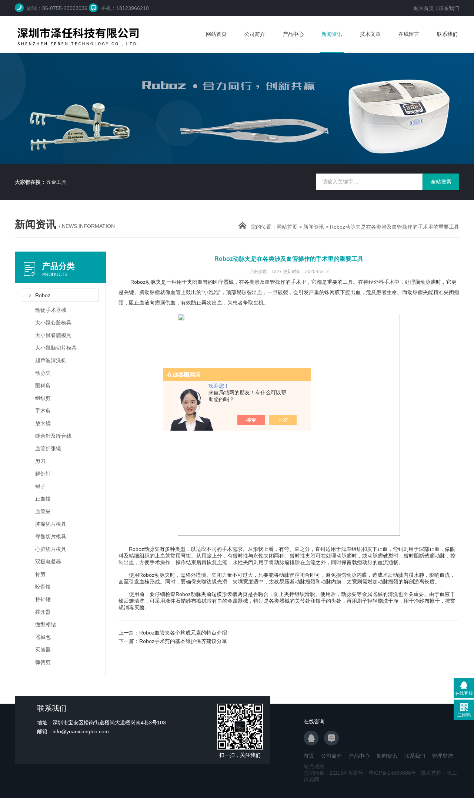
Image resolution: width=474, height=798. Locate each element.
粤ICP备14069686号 (392, 773)
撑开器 (43, 612)
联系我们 (448, 8)
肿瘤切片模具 (50, 524)
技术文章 (370, 34)
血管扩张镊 (48, 448)
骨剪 (40, 574)
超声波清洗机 (50, 360)
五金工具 (56, 182)
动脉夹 (43, 373)
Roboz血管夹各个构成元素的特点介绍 (183, 633)
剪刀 (40, 461)
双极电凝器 (48, 562)
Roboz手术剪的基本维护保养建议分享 (183, 641)
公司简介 (254, 34)
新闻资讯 (331, 34)
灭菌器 (43, 650)
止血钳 (43, 499)
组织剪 (43, 398)
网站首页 (216, 34)
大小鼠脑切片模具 (56, 348)
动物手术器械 (50, 310)
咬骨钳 (43, 587)
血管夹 (43, 511)
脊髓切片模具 (50, 536)
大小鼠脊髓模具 (53, 335)
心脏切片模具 (50, 549)
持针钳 (43, 599)
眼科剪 (43, 385)
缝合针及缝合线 (53, 436)
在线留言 (408, 34)
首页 (309, 756)
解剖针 (43, 474)
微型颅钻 (45, 624)
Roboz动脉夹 (144, 549)
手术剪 (43, 411)
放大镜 (43, 423)
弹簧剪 (43, 662)
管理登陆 (442, 756)
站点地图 (314, 766)
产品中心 (293, 34)
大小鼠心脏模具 (53, 323)
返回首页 (423, 8)
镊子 (40, 486)
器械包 (43, 637)
